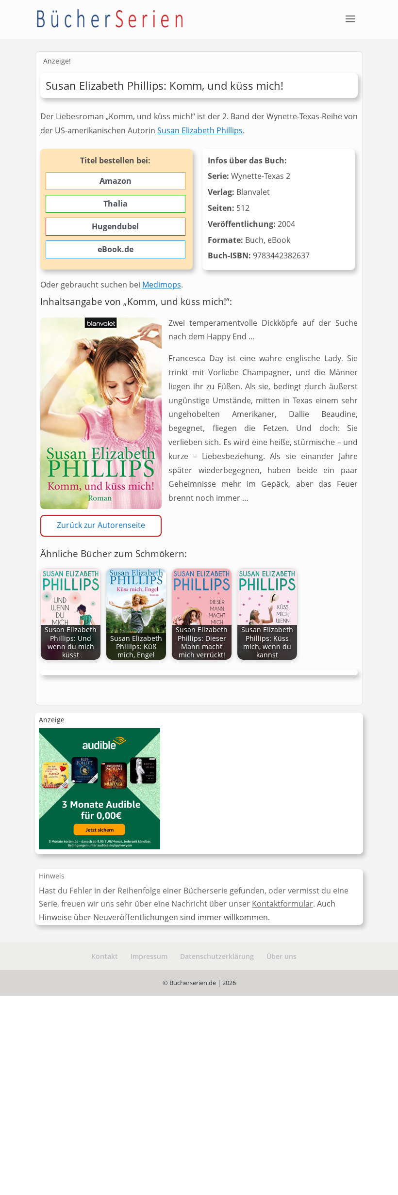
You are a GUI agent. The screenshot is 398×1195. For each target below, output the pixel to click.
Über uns (281, 956)
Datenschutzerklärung (217, 956)
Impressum (149, 956)
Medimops (161, 284)
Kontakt (104, 956)
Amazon (116, 180)
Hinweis (52, 875)
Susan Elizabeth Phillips (200, 130)
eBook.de (115, 249)
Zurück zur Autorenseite (101, 525)
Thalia (115, 203)
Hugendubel (115, 226)
